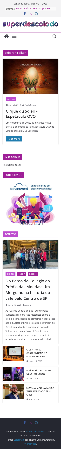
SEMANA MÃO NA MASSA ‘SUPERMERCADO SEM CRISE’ (40, 391)
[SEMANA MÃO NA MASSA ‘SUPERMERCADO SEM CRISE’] (13, 393)
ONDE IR (21, 274)
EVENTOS (10, 99)
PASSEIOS (32, 274)
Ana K (28, 304)
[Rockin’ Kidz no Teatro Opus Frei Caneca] (13, 374)
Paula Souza (30, 105)
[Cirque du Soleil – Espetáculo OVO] (30, 76)
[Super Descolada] (6, 36)
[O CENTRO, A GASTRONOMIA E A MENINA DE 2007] (13, 355)
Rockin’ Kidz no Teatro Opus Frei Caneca (38, 372)
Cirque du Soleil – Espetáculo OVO (22, 113)
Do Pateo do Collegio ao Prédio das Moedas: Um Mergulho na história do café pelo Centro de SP (28, 289)
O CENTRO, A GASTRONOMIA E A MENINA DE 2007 (36, 353)
